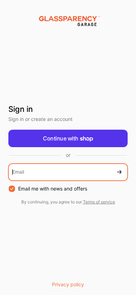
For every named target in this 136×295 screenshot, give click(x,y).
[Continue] (119, 172)
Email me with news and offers (52, 189)
